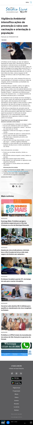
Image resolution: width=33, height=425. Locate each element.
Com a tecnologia (14, 417)
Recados (16, 403)
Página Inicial (16, 387)
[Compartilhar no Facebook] (13, 186)
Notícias (16, 410)
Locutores (16, 407)
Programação (16, 391)
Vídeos (16, 397)
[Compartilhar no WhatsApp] (20, 186)
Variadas (4, 40)
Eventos (16, 400)
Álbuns (16, 394)
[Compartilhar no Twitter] (16, 186)
